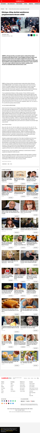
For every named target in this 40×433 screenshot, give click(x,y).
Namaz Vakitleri (22, 385)
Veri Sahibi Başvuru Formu (33, 389)
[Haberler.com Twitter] (6, 401)
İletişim (32, 378)
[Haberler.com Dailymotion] (13, 403)
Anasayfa (2, 8)
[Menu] (1, 1)
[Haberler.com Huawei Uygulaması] (33, 401)
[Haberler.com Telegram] (11, 403)
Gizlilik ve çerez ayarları (12, 411)
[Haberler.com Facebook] (4, 401)
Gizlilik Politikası (31, 385)
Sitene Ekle (31, 395)
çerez (2, 429)
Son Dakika (3, 388)
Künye (35, 378)
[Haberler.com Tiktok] (8, 403)
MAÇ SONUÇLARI (11, 3)
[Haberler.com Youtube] (6, 403)
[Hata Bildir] (18, 411)
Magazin (2, 386)
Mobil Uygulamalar (32, 392)
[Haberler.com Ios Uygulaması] (23, 401)
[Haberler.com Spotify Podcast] (15, 401)
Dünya (2, 392)
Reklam (29, 378)
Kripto (2, 389)
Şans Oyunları (22, 388)
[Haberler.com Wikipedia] (4, 403)
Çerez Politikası (31, 386)
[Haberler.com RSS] (2, 403)
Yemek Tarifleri (22, 391)
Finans (12, 386)
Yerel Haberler (13, 391)
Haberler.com (22, 381)
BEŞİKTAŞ (31, 3)
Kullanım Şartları (32, 383)
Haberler (2, 381)
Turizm (12, 388)
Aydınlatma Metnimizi (9, 430)
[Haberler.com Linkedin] (11, 401)
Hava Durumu (22, 383)
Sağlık (12, 383)
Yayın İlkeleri (38, 378)
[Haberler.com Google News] (2, 401)
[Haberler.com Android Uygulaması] (28, 401)
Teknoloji (12, 385)
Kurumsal (31, 381)
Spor (6, 8)
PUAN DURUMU (19, 3)
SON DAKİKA (3, 3)
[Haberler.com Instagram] (8, 401)
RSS (30, 394)
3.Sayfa (2, 391)
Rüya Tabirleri (22, 389)
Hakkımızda (25, 378)
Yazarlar (12, 389)
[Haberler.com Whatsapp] (13, 401)
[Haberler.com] (6, 378)
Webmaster (31, 391)
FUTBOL (25, 3)
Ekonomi (2, 383)
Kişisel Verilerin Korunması (33, 388)
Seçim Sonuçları (22, 386)
